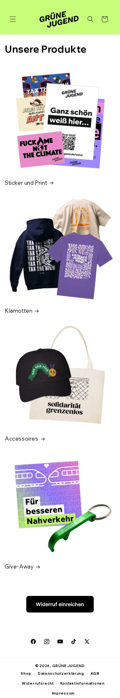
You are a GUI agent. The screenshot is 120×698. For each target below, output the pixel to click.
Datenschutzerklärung (61, 673)
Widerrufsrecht (38, 683)
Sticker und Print (26, 182)
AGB (95, 673)
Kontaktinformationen (82, 683)
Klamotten (18, 310)
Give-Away (19, 566)
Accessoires (21, 438)
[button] (13, 19)
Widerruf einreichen (60, 604)
